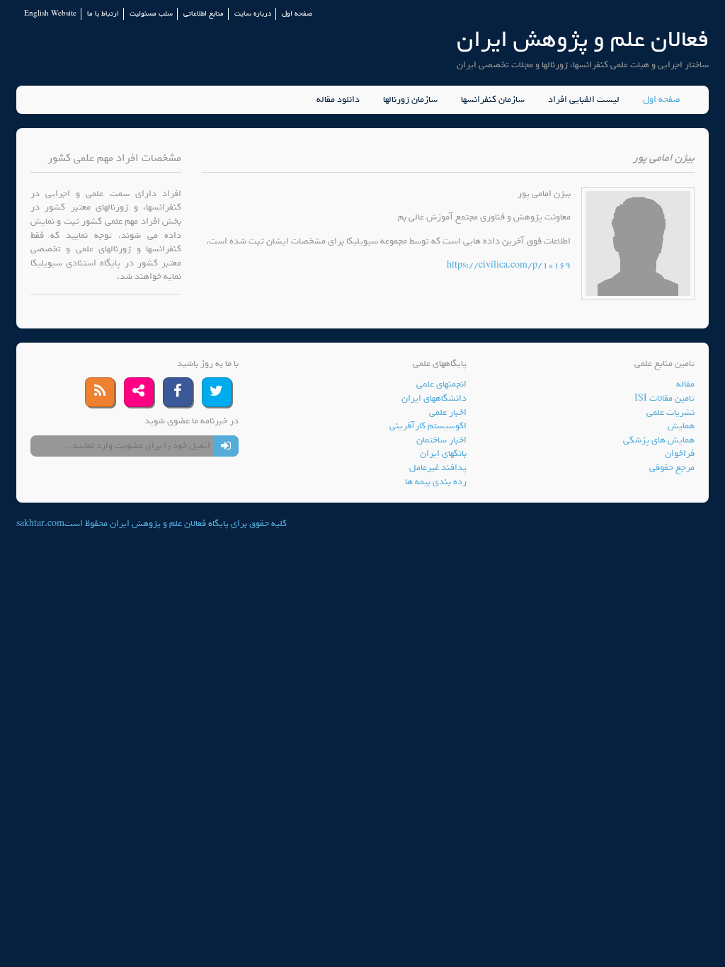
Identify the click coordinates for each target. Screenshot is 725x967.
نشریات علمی (670, 412)
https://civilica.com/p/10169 (509, 265)
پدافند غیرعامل (438, 467)
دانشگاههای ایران (434, 398)
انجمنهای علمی (441, 384)
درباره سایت (252, 14)
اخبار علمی (448, 412)
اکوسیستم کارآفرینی (428, 425)
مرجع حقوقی (672, 467)
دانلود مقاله (338, 100)
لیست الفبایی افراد (584, 100)
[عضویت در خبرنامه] (226, 446)
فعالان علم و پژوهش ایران (583, 39)
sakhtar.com (40, 523)
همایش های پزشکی (659, 440)
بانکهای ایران (443, 453)
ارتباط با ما (103, 14)
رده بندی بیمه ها (436, 481)
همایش (681, 425)
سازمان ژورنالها (410, 100)
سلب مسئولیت (151, 14)
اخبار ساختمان (441, 440)
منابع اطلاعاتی (203, 14)
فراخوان (680, 453)
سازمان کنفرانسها (493, 100)
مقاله (685, 384)
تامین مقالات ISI (664, 398)
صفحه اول (297, 14)
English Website (50, 14)
